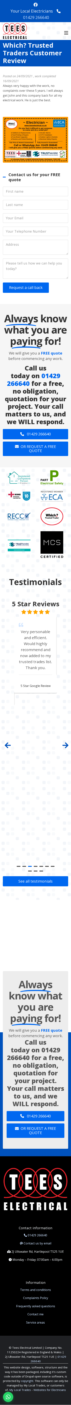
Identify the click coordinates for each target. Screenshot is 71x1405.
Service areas (35, 1322)
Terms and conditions (35, 1290)
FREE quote (51, 353)
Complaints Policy (35, 1298)
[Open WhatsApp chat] (8, 1397)
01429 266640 (36, 17)
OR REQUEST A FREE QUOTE (38, 448)
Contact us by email (37, 1243)
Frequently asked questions (35, 1306)
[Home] (15, 31)
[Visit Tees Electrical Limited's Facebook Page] (36, 5)
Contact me (35, 1314)
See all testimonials (35, 881)
